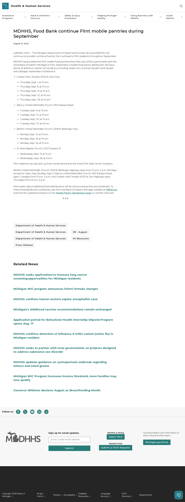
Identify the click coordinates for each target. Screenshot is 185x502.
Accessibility (69, 495)
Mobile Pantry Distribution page (73, 193)
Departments (145, 495)
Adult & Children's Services (40, 17)
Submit (69, 448)
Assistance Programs (8, 17)
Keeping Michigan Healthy (107, 17)
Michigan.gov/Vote (156, 442)
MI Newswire (81, 238)
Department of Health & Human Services (41, 225)
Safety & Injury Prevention (72, 17)
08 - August (80, 232)
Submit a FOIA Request (115, 447)
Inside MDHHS (170, 17)
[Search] (181, 6)
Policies (56, 495)
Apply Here (115, 437)
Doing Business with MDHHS (142, 17)
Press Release (24, 245)
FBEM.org (111, 189)
